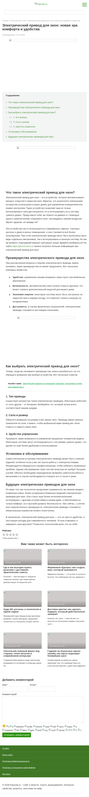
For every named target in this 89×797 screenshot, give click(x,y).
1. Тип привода (20, 117)
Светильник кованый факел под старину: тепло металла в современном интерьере (21, 653)
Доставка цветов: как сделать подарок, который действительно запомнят (66, 611)
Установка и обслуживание (22, 131)
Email (33, 685)
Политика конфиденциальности (16, 761)
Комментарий (9, 694)
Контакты (6, 774)
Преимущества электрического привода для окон (34, 107)
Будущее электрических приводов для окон (30, 136)
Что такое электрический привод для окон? (30, 102)
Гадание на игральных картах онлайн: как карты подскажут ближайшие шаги (64, 653)
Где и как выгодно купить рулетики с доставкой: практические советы (17, 570)
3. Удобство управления (24, 126)
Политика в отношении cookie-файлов (18, 768)
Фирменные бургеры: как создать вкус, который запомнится (66, 568)
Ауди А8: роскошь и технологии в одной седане (22, 610)
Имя (5, 685)
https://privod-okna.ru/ (23, 246)
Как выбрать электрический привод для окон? (32, 112)
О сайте (5, 748)
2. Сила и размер (21, 122)
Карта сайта (7, 755)
